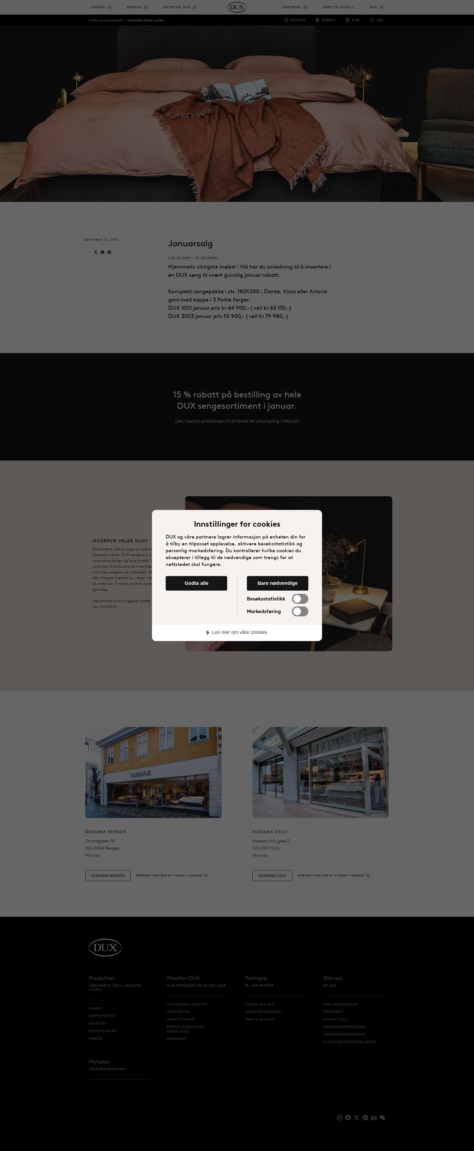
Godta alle (196, 583)
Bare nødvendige (278, 583)
